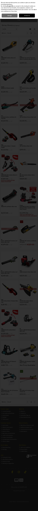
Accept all (27, 15)
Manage (9, 15)
